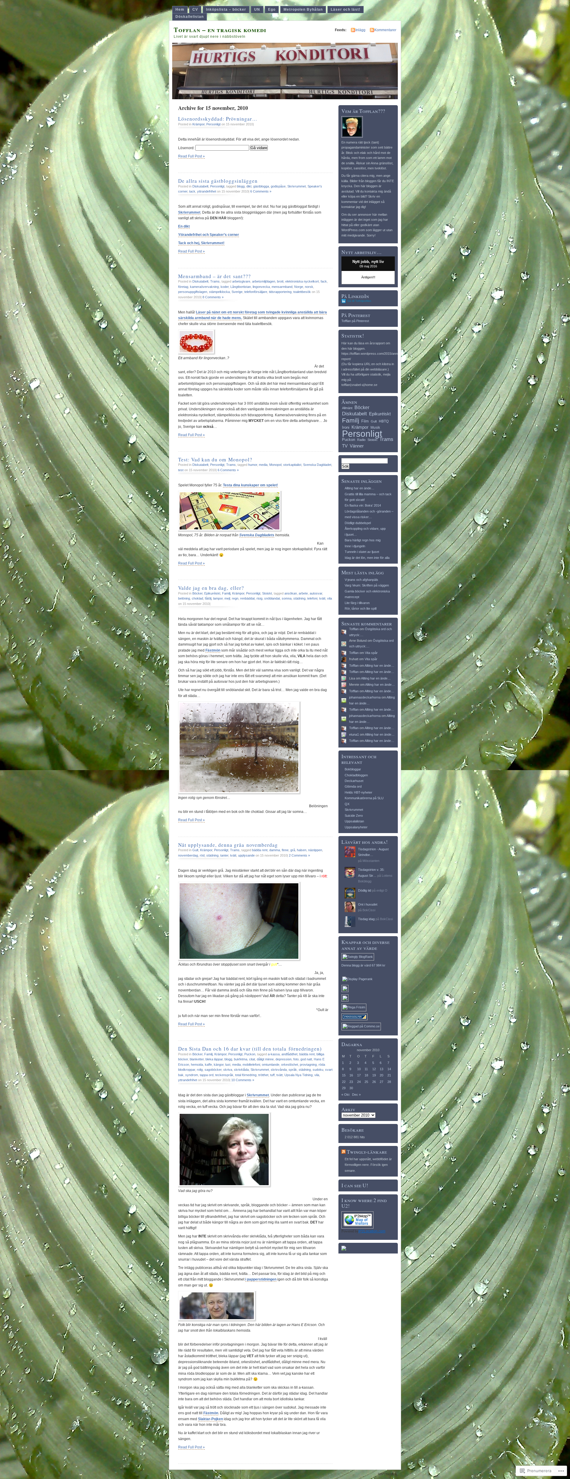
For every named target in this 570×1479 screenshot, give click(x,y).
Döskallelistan (189, 17)
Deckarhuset (354, 781)
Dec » (356, 1094)
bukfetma (240, 1059)
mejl (227, 598)
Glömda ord (353, 786)
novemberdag (188, 855)
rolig (200, 1069)
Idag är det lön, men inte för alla (367, 557)
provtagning (308, 1064)
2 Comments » (299, 855)
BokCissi (368, 910)
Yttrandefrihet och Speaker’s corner (208, 235)
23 (351, 1082)
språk (293, 1069)
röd (202, 855)
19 (374, 1075)
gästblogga (261, 186)
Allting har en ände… (359, 488)
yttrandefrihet (206, 191)
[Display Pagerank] (357, 979)
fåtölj (208, 598)
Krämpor (198, 124)
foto (296, 1059)
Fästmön (212, 650)
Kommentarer (385, 30)
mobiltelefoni (251, 1064)
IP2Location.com (371, 1231)
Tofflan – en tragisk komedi (220, 29)
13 (381, 1069)
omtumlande (270, 1064)
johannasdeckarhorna (365, 697)
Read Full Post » (191, 156)
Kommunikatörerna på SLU (364, 798)
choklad (197, 598)
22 (344, 1082)
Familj (226, 593)
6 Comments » (260, 191)
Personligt (213, 124)
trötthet (263, 1075)
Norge (298, 286)
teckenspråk (224, 1075)
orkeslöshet (289, 1064)
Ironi (345, 427)
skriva (227, 1069)
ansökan (290, 593)
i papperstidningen (260, 1279)
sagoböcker (213, 1069)
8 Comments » (213, 297)
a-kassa (274, 1054)
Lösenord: (186, 148)
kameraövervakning (204, 286)
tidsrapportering (280, 292)
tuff (272, 1075)
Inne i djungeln (355, 546)
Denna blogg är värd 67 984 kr (363, 965)
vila (329, 598)
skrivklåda (241, 1069)
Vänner (357, 445)
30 (351, 1088)
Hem (179, 9)
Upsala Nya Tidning (298, 1075)
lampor (218, 598)
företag (183, 286)
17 (359, 1075)
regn (235, 598)
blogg (241, 186)
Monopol (275, 464)
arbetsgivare (241, 281)
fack (324, 281)
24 (359, 1082)
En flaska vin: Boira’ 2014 (363, 505)
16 (351, 1075)
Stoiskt (267, 593)
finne (285, 850)
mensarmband (282, 286)
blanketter (197, 1059)
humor (252, 464)
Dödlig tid (364, 890)
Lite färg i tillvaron (357, 603)
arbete (303, 593)
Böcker (197, 593)
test (180, 470)
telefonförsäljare (255, 292)
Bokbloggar (353, 769)
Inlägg (360, 30)
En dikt (184, 226)
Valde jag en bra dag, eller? (211, 587)
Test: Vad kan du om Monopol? (215, 459)
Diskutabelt (200, 186)
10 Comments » (242, 1080)
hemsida (197, 1064)
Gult (195, 850)
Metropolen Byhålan (303, 9)
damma (274, 850)
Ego (272, 9)
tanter (224, 855)
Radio (361, 440)
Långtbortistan (240, 286)
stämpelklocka (219, 292)
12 (374, 1069)
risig (259, 598)
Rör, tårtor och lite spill (360, 608)
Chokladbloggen (356, 775)
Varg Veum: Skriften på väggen (367, 585)
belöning (184, 598)
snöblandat (272, 598)
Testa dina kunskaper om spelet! (250, 485)
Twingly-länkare (367, 1151)
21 (389, 1075)
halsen (301, 850)
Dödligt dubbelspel (358, 523)
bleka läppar (214, 1059)
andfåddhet (289, 1054)
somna (287, 598)
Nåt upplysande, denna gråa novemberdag (228, 844)
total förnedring (245, 1075)
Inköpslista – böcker (226, 9)
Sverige (237, 292)
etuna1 (354, 734)
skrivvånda (279, 1069)
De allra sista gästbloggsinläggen (218, 180)
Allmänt (347, 408)
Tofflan (354, 629)
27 (381, 1082)
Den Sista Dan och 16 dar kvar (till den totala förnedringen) (250, 1048)
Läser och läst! (345, 9)
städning (299, 598)
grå (292, 850)
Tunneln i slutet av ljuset (362, 552)
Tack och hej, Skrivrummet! (201, 243)
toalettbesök (302, 292)
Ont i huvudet (367, 904)
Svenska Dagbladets (256, 535)
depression (284, 1059)
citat (252, 1059)
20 (381, 1075)
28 (389, 1082)
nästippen (315, 850)
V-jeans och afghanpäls (361, 579)
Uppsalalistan (354, 821)
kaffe (208, 1064)
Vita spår (371, 653)
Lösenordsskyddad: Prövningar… (217, 118)
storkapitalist (292, 464)
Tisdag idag (366, 919)
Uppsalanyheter (356, 827)
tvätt (322, 598)
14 (389, 1069)
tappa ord (206, 1075)
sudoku (318, 1069)
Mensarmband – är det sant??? (214, 276)
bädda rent (259, 850)
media (263, 464)
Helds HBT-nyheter (358, 792)
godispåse (278, 186)
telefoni (312, 598)
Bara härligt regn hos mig (363, 540)
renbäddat (247, 598)
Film (365, 421)
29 (344, 1088)
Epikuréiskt (212, 593)
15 (344, 1075)
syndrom (191, 1075)
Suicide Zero (354, 815)
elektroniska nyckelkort (302, 281)
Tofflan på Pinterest (355, 321)
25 (366, 1082)
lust (227, 1064)
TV (345, 445)
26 (374, 1082)
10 (359, 1069)
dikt (248, 186)
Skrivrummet (296, 186)
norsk (309, 286)
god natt (306, 1059)
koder (225, 286)
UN (257, 9)
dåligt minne (265, 1059)
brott (280, 281)
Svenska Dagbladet (317, 464)
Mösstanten (370, 861)
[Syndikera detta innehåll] (343, 1151)
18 (366, 1075)
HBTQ (384, 421)
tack (192, 191)
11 (366, 1069)
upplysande (246, 855)
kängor (219, 1064)
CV (195, 9)
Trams (215, 281)
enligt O (381, 890)
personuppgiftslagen (192, 292)
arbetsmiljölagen (263, 281)
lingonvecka (261, 286)
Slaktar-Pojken (210, 1419)
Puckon (249, 1054)
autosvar (316, 593)
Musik (375, 427)
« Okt (345, 1094)
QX (347, 804)
